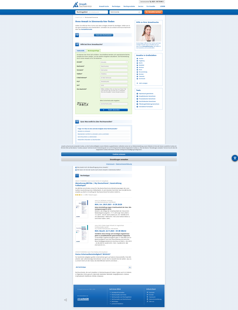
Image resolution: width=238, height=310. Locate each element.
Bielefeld (141, 65)
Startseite (151, 292)
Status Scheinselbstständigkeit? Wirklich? (92, 254)
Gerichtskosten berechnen (147, 101)
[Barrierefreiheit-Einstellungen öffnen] (235, 158)
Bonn (140, 69)
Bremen (141, 74)
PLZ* (78, 81)
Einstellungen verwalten (119, 159)
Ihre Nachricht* (82, 89)
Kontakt (151, 295)
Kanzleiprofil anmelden (118, 292)
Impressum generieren (146, 93)
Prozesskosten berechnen (147, 99)
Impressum (110, 164)
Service (140, 6)
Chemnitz (141, 76)
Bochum (141, 67)
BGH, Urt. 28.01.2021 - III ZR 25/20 (108, 204)
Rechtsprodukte (129, 6)
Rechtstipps (116, 6)
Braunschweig (143, 72)
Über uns (151, 301)
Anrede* (79, 62)
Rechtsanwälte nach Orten (119, 294)
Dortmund (142, 78)
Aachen (141, 58)
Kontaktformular (86, 29)
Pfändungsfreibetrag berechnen (149, 104)
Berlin (141, 63)
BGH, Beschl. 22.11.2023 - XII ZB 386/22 (110, 231)
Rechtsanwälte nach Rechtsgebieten (122, 297)
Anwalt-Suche (104, 6)
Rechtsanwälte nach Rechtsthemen (121, 299)
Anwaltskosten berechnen (147, 96)
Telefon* (79, 74)
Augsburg (141, 61)
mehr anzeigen (143, 83)
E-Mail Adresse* (82, 77)
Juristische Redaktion (117, 303)
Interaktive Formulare (146, 106)
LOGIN (162, 6)
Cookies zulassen (119, 154)
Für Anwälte (151, 6)
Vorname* (80, 70)
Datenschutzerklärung (124, 164)
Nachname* (80, 66)
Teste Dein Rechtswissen (103, 35)
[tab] (80, 50)
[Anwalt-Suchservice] (83, 5)
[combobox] (114, 62)
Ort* (78, 85)
